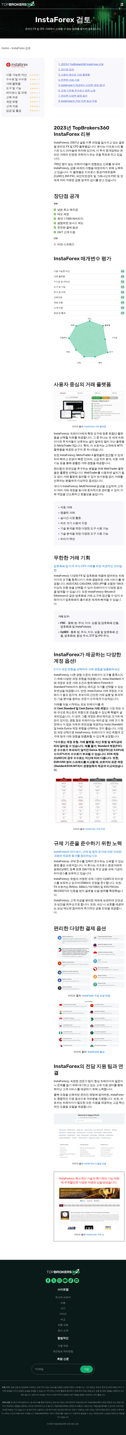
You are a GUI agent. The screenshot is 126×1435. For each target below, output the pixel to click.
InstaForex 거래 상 (95, 1234)
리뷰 (63, 1302)
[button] (121, 4)
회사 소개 (63, 1330)
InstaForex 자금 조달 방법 (96, 995)
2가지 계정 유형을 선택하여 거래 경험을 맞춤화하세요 (87, 669)
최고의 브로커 (63, 1297)
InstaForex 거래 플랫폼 (95, 426)
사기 (63, 1308)
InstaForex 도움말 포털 (95, 1163)
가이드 (63, 1313)
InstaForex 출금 (96, 1051)
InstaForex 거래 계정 (95, 829)
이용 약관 (63, 1345)
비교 (63, 1319)
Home (5, 48)
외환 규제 (63, 1325)
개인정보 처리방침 (63, 1351)
